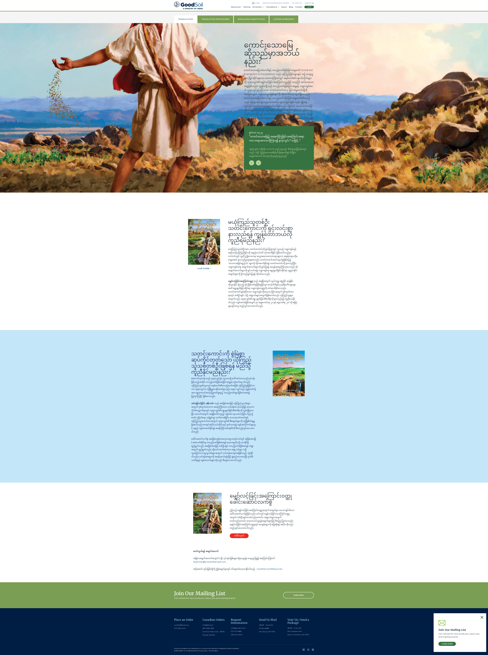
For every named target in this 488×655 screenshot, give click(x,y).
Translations (271, 7)
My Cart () (297, 3)
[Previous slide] (251, 162)
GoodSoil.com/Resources (269, 569)
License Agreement (283, 19)
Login (309, 7)
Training (246, 7)
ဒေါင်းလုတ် (239, 535)
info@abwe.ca (207, 625)
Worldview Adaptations (251, 19)
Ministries (257, 7)
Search (308, 3)
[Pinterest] (308, 650)
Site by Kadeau (213, 651)
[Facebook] (304, 650)
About (284, 7)
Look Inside (204, 268)
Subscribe (298, 595)
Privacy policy (203, 651)
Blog (291, 7)
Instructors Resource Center (276, 3)
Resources (236, 7)
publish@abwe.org (181, 625)
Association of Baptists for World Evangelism (225, 648)
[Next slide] (258, 162)
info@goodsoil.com (238, 628)
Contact (298, 7)
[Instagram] (313, 650)
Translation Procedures (215, 19)
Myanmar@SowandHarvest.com (209, 562)
